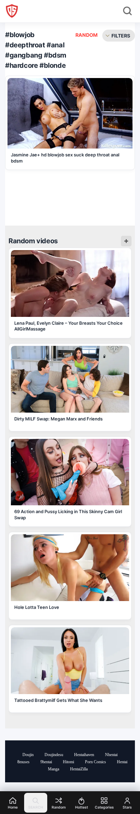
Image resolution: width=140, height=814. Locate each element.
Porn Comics (95, 761)
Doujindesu (54, 754)
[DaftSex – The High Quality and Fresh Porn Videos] (12, 11)
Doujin (28, 754)
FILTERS (120, 36)
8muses (23, 761)
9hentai (46, 761)
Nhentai (111, 754)
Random (86, 35)
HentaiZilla (79, 769)
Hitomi (68, 761)
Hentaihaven (84, 754)
